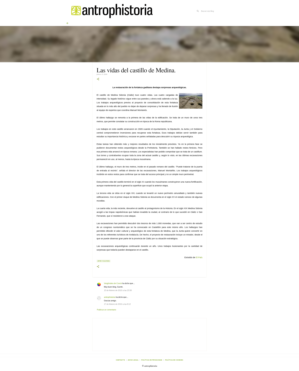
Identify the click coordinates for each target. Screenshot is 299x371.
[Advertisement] (149, 334)
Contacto (120, 360)
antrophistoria (109, 297)
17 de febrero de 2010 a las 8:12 (117, 304)
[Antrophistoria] (110, 11)
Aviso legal (133, 360)
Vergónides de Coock (113, 283)
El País (199, 257)
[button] (98, 79)
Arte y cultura (104, 261)
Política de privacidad (151, 360)
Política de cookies (174, 360)
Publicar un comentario (106, 310)
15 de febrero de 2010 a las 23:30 (118, 290)
